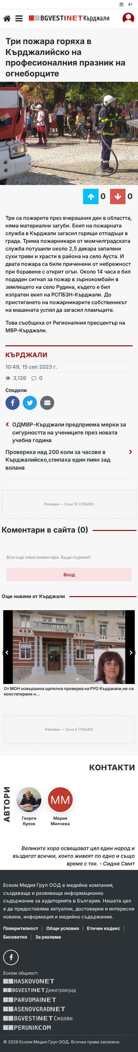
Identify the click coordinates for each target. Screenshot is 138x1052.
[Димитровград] (39, 990)
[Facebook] (11, 957)
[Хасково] (28, 981)
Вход (69, 574)
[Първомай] (29, 999)
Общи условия (62, 928)
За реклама (48, 937)
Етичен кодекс (103, 928)
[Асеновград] (34, 1009)
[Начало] (7, 18)
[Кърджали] (69, 18)
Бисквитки (15, 937)
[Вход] (128, 18)
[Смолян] (37, 1018)
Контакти (112, 768)
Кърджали (26, 355)
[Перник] (27, 1027)
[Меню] (18, 18)
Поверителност (20, 928)
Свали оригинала (22, 88)
